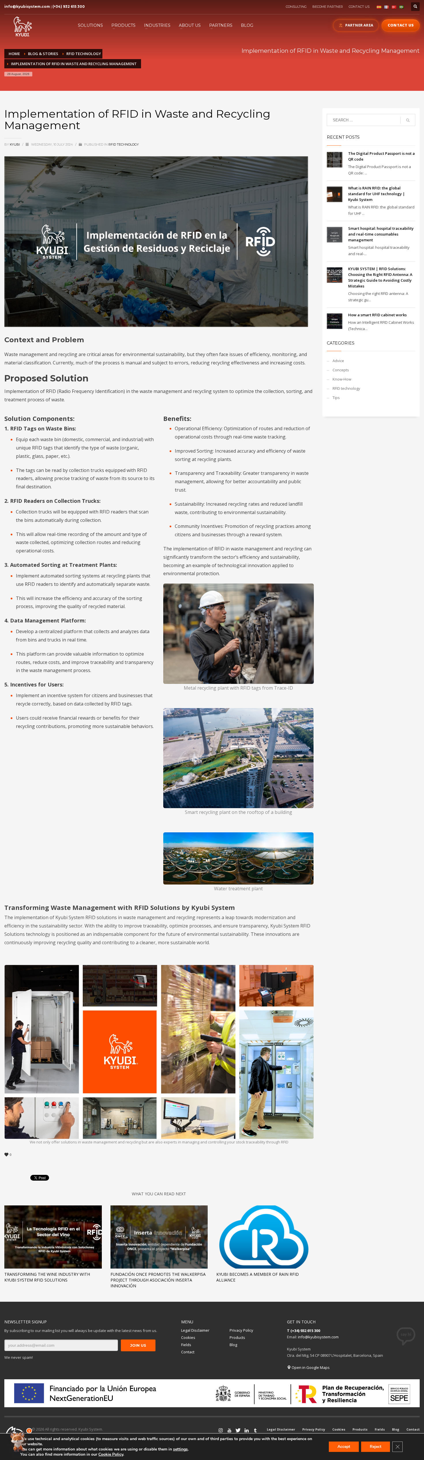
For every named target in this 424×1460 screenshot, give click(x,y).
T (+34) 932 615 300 (303, 1330)
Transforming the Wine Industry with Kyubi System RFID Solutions (47, 1277)
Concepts (341, 369)
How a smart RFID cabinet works (377, 314)
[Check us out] (238, 1430)
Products (237, 1337)
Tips (336, 397)
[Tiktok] (255, 1430)
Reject (375, 1446)
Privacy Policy (241, 1330)
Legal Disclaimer (195, 1330)
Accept (343, 1446)
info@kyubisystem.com (27, 6)
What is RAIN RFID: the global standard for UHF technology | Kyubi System (376, 193)
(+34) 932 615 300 (68, 6)
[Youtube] (220, 1430)
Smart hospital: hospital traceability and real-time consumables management (381, 234)
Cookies (188, 1337)
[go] (407, 120)
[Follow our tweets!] (229, 1430)
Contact (187, 1351)
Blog (233, 1344)
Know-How (342, 379)
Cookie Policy (110, 1454)
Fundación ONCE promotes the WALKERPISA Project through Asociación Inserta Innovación (158, 1279)
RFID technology (123, 144)
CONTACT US (359, 7)
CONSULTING (296, 7)
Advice (338, 360)
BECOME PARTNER (327, 7)
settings (180, 1449)
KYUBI (15, 144)
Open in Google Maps (310, 1367)
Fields (186, 1344)
